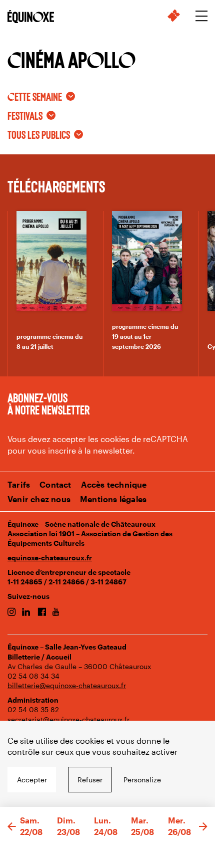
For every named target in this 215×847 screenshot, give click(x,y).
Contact (55, 484)
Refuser (90, 779)
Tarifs (19, 484)
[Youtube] (55, 612)
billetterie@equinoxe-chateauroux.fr (67, 685)
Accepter (32, 779)
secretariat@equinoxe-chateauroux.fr (69, 719)
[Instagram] (12, 612)
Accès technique (114, 484)
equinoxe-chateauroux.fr (50, 557)
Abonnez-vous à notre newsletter (49, 403)
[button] (12, 826)
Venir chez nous (39, 499)
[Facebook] (41, 612)
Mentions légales (113, 499)
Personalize (142, 779)
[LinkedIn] (26, 612)
